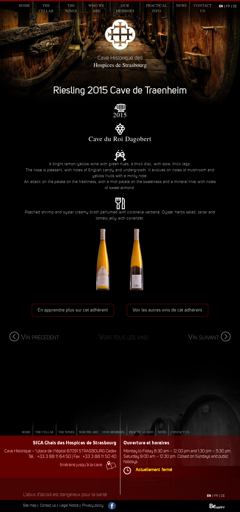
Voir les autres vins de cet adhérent (167, 310)
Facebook (112, 506)
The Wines (71, 8)
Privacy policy (92, 505)
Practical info (156, 8)
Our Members (125, 8)
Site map (29, 505)
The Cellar (46, 8)
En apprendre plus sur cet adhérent (73, 310)
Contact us (203, 8)
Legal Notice (69, 505)
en (221, 6)
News (181, 5)
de (235, 6)
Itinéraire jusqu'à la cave (81, 464)
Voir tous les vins (123, 337)
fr (228, 6)
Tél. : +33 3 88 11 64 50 (49, 456)
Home (24, 5)
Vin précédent (40, 337)
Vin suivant (203, 337)
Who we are (96, 8)
